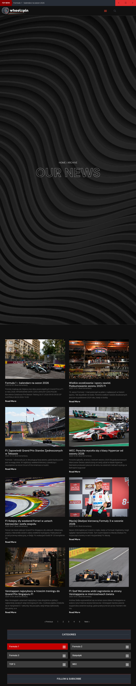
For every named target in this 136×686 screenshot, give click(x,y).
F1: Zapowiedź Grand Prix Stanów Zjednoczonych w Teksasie (34, 452)
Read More (10, 401)
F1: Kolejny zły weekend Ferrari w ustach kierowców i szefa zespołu (28, 522)
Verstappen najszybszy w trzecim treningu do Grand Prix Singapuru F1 (32, 592)
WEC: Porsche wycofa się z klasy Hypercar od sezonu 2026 (96, 452)
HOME (62, 162)
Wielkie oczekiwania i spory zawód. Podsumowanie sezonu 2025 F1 (90, 384)
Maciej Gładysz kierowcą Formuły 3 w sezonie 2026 (96, 522)
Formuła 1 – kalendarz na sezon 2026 (28, 3)
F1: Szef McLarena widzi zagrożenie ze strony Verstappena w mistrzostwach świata (95, 592)
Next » (87, 622)
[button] (105, 11)
